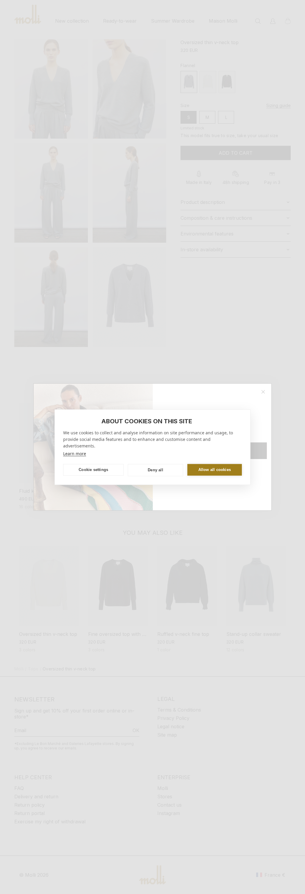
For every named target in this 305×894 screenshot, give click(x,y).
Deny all (155, 470)
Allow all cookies (214, 469)
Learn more (74, 453)
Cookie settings (93, 469)
